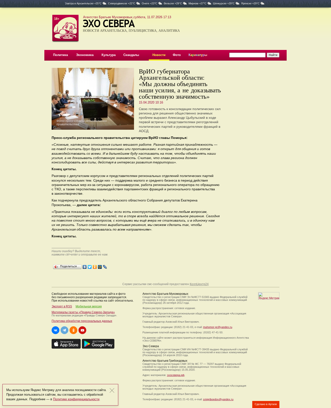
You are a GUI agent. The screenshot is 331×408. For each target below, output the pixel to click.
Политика (60, 55)
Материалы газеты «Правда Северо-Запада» (83, 312)
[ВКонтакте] (84, 266)
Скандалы (131, 55)
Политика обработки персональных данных (82, 321)
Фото (177, 55)
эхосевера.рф (175, 375)
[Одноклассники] (94, 266)
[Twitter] (89, 266)
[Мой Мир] (99, 266)
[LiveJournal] (105, 266)
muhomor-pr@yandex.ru (217, 327)
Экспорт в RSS (62, 306)
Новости (159, 55)
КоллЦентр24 (199, 284)
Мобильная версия (89, 306)
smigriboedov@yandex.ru (218, 399)
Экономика (85, 55)
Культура (109, 55)
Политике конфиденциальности (76, 399)
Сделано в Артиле (266, 404)
